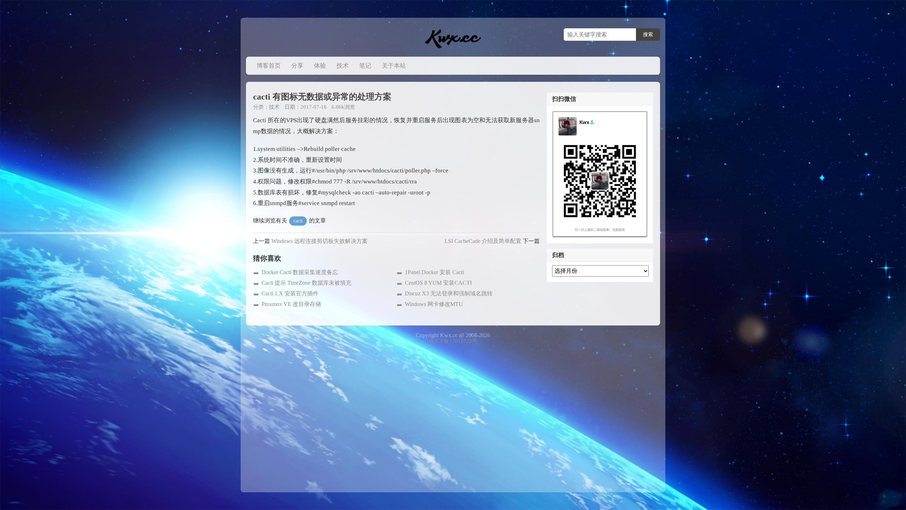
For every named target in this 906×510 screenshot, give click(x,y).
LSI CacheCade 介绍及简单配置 (483, 241)
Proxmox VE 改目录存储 (291, 304)
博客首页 (269, 65)
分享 (297, 65)
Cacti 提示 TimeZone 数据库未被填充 (306, 283)
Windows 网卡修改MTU (434, 304)
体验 (320, 65)
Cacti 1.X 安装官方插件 (290, 293)
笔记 (365, 65)
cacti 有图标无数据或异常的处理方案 (322, 96)
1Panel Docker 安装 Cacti (434, 272)
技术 (343, 65)
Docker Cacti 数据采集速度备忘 (300, 272)
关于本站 (394, 65)
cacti (298, 220)
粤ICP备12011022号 (453, 341)
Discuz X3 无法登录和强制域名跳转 (449, 293)
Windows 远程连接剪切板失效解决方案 (319, 241)
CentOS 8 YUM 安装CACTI (438, 283)
